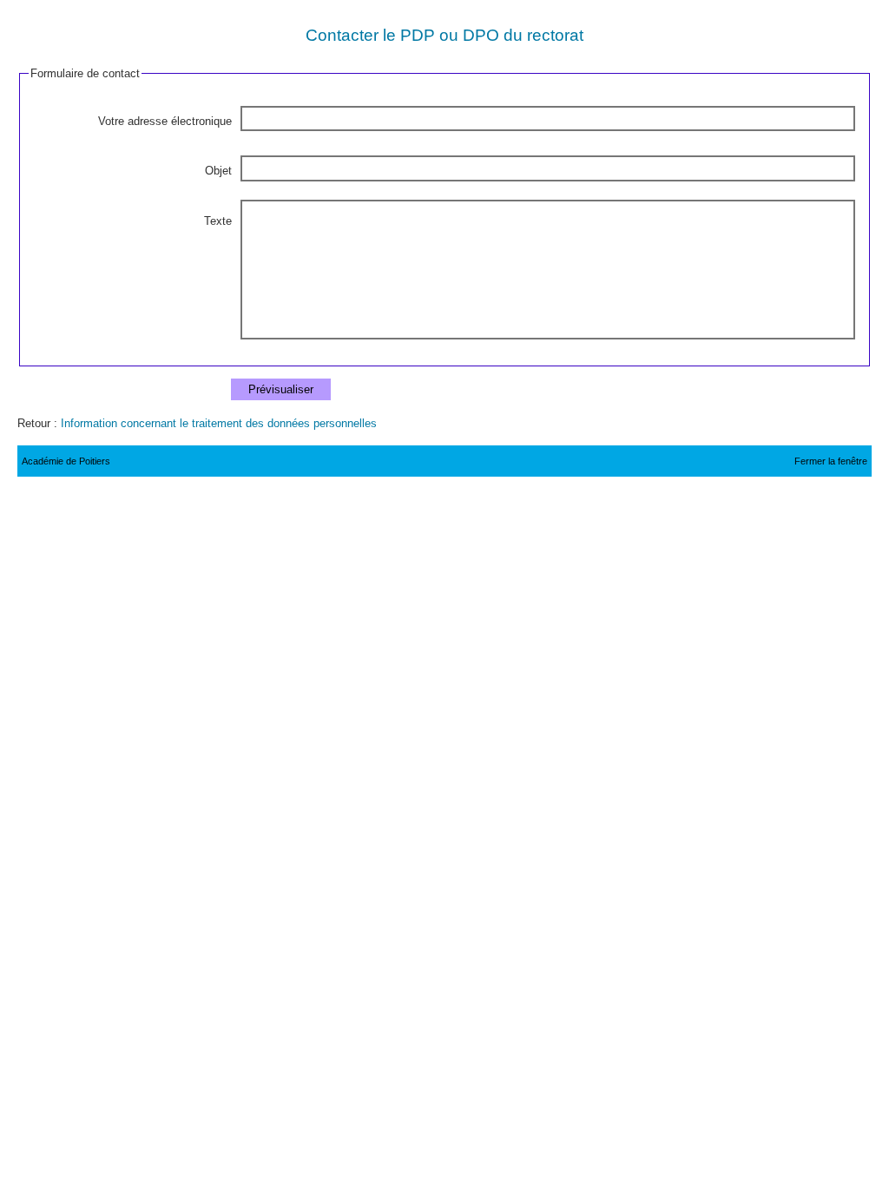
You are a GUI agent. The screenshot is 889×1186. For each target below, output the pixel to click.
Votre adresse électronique (165, 121)
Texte (218, 220)
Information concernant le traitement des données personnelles (219, 423)
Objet (218, 170)
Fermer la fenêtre (830, 461)
